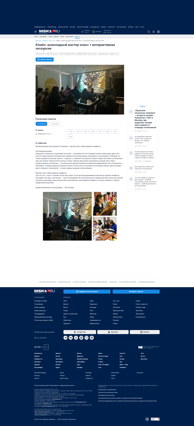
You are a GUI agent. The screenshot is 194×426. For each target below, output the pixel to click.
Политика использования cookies (108, 392)
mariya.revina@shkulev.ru (48, 406)
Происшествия (118, 310)
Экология (139, 310)
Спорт (62, 36)
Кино (36, 36)
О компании (38, 304)
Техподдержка (39, 314)
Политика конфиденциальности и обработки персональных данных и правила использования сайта (127, 401)
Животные (67, 320)
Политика (116, 307)
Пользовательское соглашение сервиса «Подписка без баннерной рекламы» (120, 398)
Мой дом (93, 314)
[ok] (76, 338)
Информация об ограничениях (107, 389)
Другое (77, 36)
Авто (65, 301)
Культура (93, 307)
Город (65, 310)
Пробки (131, 27)
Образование (94, 323)
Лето (91, 310)
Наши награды (39, 307)
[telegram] (65, 338)
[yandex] (92, 338)
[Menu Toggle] (35, 32)
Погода (72, 27)
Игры (142, 27)
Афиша (103, 27)
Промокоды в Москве (146, 282)
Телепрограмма (83, 27)
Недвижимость (40, 27)
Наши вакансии (40, 310)
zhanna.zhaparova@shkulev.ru (42, 412)
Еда (64, 317)
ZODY (137, 27)
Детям (56, 36)
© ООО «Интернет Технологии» (66, 419)
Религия (116, 320)
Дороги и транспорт (70, 314)
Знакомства (94, 27)
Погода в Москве (64, 282)
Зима (92, 301)
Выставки (69, 36)
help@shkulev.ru (47, 403)
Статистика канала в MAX (43, 320)
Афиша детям (63, 27)
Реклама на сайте (40, 301)
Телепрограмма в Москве (97, 282)
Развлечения (117, 317)
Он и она (116, 301)
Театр (50, 36)
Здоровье (66, 323)
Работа (115, 314)
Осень (115, 304)
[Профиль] (158, 32)
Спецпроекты (141, 317)
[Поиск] (148, 32)
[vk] (71, 338)
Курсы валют (121, 27)
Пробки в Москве (79, 282)
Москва (38, 40)
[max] (81, 338)
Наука (92, 317)
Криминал (93, 304)
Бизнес (66, 304)
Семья (115, 323)
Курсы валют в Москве (127, 282)
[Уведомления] (153, 32)
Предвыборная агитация (43, 317)
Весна (65, 307)
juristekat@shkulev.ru (80, 402)
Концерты (43, 36)
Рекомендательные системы (106, 395)
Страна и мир (140, 307)
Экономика (140, 314)
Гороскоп (111, 27)
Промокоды (51, 27)
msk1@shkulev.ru (57, 399)
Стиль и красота (142, 304)
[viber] (86, 338)
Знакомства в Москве (48, 282)
